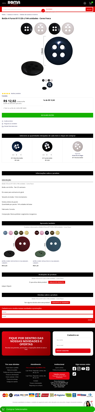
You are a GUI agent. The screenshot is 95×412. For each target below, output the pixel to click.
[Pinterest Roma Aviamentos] (87, 368)
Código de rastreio (12, 381)
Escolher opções (47, 115)
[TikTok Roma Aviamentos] (74, 374)
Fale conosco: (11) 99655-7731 (35, 367)
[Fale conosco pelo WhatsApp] (88, 405)
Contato (35, 381)
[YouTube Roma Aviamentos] (83, 368)
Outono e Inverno (12, 14)
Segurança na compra (35, 385)
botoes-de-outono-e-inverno (29, 14)
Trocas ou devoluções (12, 374)
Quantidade (17, 155)
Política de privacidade (59, 370)
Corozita (4, 96)
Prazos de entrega (12, 379)
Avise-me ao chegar (77, 155)
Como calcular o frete (12, 377)
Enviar (90, 320)
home (3, 14)
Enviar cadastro (62, 351)
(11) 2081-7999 (54, 11)
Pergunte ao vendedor (60, 302)
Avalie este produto (57, 282)
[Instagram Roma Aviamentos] (79, 368)
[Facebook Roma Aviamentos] (74, 368)
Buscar (89, 9)
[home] (14, 3)
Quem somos (59, 367)
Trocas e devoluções (36, 383)
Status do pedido (12, 370)
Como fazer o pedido (12, 367)
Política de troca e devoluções (12, 372)
